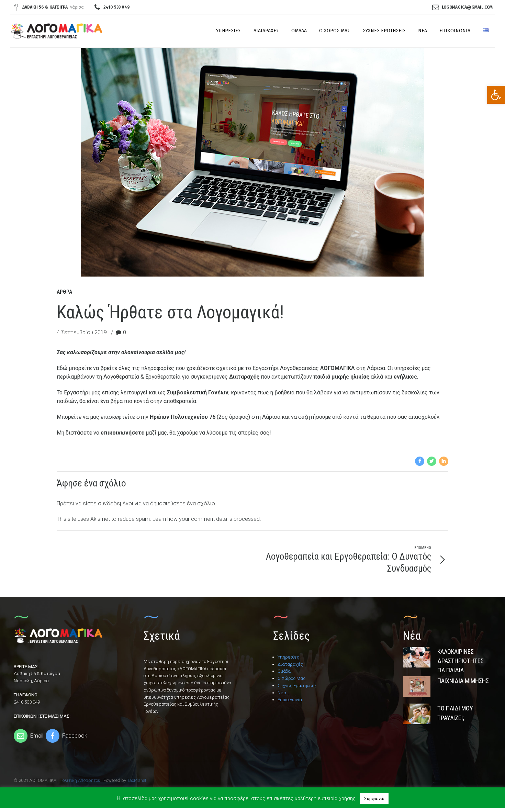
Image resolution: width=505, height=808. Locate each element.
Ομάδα (299, 31)
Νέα (422, 31)
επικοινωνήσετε (122, 432)
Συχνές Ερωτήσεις (384, 31)
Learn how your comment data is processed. (207, 519)
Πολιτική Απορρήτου (79, 780)
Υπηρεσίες (228, 31)
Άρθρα (64, 292)
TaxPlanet (136, 780)
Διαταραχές (266, 31)
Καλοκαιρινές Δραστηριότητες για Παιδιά (460, 661)
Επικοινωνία (454, 31)
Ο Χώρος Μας (334, 31)
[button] (496, 95)
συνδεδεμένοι (115, 503)
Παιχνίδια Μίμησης (463, 680)
